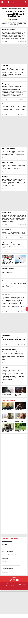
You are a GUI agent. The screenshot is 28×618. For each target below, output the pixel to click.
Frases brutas (5, 558)
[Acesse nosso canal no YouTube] (17, 580)
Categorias (4, 8)
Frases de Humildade (7, 541)
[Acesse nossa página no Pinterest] (14, 580)
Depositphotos (13, 585)
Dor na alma (4, 547)
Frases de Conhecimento (7, 551)
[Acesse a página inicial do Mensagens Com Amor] (14, 2)
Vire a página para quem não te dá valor (11, 565)
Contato (21, 584)
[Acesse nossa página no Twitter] (10, 580)
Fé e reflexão (5, 544)
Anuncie (25, 584)
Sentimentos (23, 8)
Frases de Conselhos (6, 561)
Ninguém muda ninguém (7, 568)
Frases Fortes (5, 572)
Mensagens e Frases (14, 8)
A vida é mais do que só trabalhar (9, 554)
